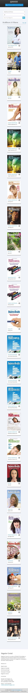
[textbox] (13, 17)
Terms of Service (4, 691)
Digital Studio (4, 666)
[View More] (19, 46)
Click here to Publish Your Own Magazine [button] (15, 4)
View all (24, 22)
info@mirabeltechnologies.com (8, 685)
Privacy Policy (24, 691)
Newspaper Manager (5, 671)
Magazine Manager (5, 668)
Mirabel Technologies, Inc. (17, 690)
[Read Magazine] (14, 35)
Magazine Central (5, 673)
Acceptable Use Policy (14, 691)
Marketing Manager (5, 670)
